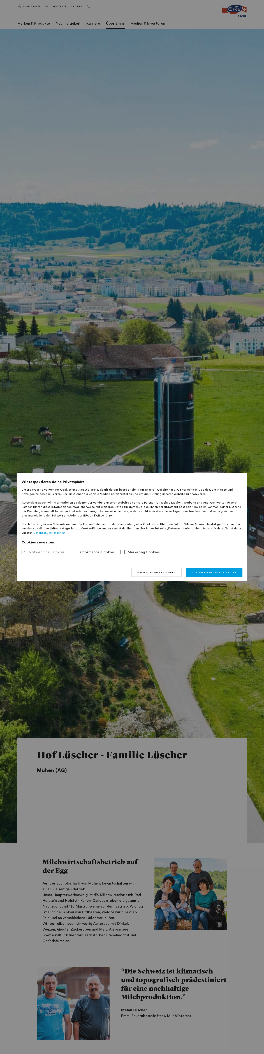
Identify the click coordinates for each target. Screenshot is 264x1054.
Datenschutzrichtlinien (49, 532)
